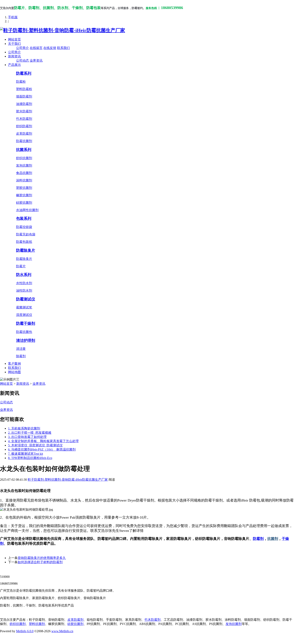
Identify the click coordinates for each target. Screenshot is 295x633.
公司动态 (22, 60)
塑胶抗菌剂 (24, 187)
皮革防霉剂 (24, 133)
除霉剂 (21, 356)
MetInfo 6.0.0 (25, 631)
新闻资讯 (14, 56)
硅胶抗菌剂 (24, 202)
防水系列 (23, 275)
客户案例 (14, 363)
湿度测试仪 (24, 314)
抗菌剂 (272, 539)
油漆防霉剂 (24, 104)
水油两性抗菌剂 (27, 210)
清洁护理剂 (25, 340)
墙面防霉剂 (24, 96)
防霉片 (21, 266)
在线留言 (36, 48)
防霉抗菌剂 (24, 141)
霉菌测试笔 (24, 307)
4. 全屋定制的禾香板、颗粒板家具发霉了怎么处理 (43, 441)
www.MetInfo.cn (62, 631)
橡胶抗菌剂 (24, 195)
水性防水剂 (24, 283)
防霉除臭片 (25, 250)
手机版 (13, 17)
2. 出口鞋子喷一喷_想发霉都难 (29, 432)
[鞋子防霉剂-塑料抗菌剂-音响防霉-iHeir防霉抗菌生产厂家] (62, 30)
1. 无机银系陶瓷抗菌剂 (24, 428)
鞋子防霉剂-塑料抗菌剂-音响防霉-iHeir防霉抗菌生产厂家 (68, 479)
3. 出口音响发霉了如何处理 (27, 437)
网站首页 (14, 39)
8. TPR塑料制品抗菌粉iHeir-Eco (30, 458)
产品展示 (14, 64)
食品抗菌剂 (24, 173)
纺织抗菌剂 (24, 158)
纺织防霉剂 (24, 126)
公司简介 (22, 48)
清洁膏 (21, 348)
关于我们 (14, 43)
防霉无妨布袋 (25, 234)
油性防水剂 (24, 290)
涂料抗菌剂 (24, 180)
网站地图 (14, 372)
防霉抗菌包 (24, 332)
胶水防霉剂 (24, 111)
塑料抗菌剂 (37, 624)
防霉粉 (21, 81)
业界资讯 (36, 60)
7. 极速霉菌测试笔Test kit (25, 453)
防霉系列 (23, 73)
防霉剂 (258, 539)
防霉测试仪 (25, 299)
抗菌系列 (23, 150)
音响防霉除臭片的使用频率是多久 (42, 558)
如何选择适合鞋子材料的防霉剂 (40, 562)
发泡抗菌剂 (24, 165)
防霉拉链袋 (24, 227)
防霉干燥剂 (25, 323)
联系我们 (63, 48)
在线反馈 (49, 48)
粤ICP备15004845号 (186, 569)
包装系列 (23, 218)
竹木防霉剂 (24, 118)
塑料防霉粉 (24, 89)
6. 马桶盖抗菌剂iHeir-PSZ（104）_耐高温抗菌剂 (42, 449)
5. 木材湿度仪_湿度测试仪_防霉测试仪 (35, 445)
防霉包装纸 (24, 241)
